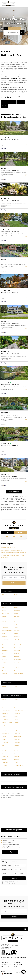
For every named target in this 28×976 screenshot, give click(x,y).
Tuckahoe (16, 665)
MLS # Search (17, 962)
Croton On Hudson (18, 619)
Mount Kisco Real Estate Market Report (13, 91)
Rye (3, 653)
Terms (21, 973)
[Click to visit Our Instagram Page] (14, 536)
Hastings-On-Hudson (7, 630)
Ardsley (4, 607)
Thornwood (5, 665)
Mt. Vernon (16, 639)
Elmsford (16, 624)
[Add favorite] (26, 144)
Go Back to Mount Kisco (8, 102)
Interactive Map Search (19, 78)
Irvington (4, 633)
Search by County (7, 591)
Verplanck (16, 667)
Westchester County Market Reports (13, 695)
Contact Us (21, 102)
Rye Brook (16, 653)
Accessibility (16, 973)
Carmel (15, 686)
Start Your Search (14, 491)
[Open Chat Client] (23, 972)
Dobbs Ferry (5, 622)
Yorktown (4, 673)
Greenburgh (5, 627)
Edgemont (4, 624)
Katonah (16, 633)
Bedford (4, 610)
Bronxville (16, 613)
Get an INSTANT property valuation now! (13, 98)
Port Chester (5, 650)
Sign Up (10, 852)
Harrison (16, 627)
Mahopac (4, 686)
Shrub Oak (4, 659)
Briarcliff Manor (5, 613)
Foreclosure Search (6, 964)
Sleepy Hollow (17, 659)
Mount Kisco (5, 639)
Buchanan (4, 616)
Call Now (4, 106)
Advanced (12, 29)
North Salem (17, 642)
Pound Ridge (17, 650)
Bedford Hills (17, 610)
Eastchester (17, 622)
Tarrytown (16, 662)
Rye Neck (4, 656)
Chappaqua (17, 616)
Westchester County (19, 594)
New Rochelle (5, 642)
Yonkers (16, 670)
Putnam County (6, 594)
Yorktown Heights (18, 673)
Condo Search (4, 962)
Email (20, 532)
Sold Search (17, 966)
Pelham (4, 647)
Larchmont (4, 636)
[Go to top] (23, 967)
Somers (4, 662)
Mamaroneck (17, 636)
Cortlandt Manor (6, 619)
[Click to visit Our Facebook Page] (7, 536)
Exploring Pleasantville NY (8, 547)
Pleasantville (17, 647)
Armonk (16, 607)
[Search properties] (22, 32)
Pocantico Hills (17, 644)
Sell (18, 29)
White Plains (5, 670)
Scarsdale (16, 656)
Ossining (4, 644)
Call (7, 532)
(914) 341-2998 (5, 949)
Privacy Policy (16, 957)
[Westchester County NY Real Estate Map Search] (14, 812)
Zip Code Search (18, 964)
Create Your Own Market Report (14, 787)
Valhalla (4, 667)
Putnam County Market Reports (11, 774)
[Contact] (23, 964)
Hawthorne (17, 630)
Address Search (5, 966)
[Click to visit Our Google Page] (21, 536)
